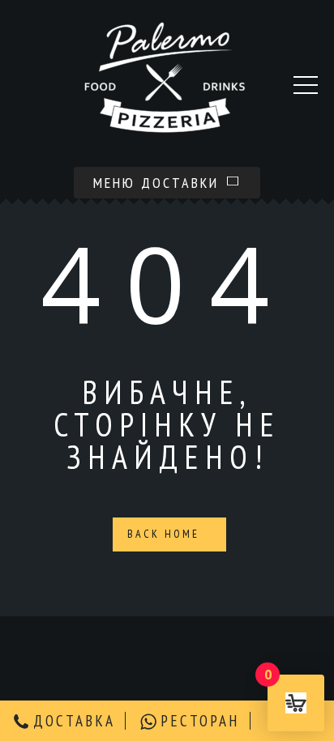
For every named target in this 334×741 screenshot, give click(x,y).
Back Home (165, 533)
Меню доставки (159, 182)
